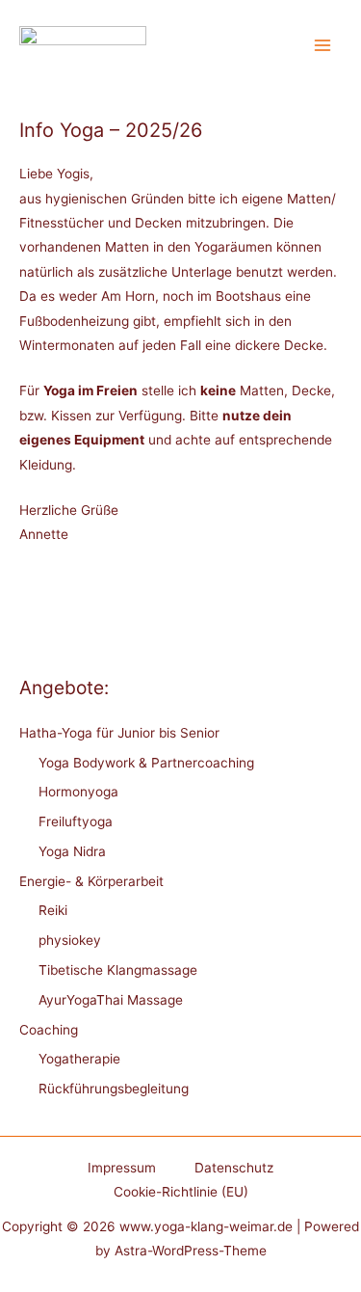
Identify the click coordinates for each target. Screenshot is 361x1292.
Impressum (122, 1167)
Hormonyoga (78, 791)
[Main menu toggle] (323, 46)
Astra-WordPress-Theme (191, 1250)
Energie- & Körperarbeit (91, 881)
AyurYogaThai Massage (111, 1000)
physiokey (70, 940)
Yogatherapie (79, 1058)
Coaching (48, 1029)
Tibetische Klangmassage (118, 970)
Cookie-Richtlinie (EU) (181, 1191)
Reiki (53, 910)
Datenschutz (233, 1167)
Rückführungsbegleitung (114, 1088)
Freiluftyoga (76, 821)
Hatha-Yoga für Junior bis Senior (119, 732)
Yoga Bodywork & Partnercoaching (146, 762)
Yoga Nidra (72, 851)
